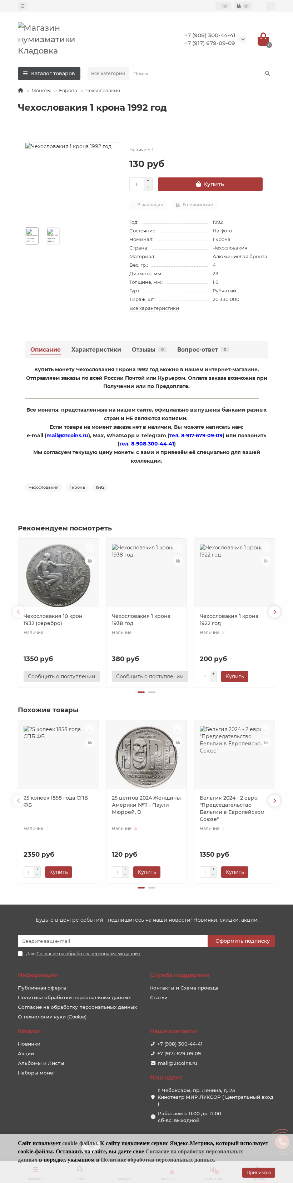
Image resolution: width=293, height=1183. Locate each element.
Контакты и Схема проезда (184, 988)
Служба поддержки (179, 975)
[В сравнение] (90, 561)
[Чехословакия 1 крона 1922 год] (234, 575)
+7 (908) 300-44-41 (209, 35)
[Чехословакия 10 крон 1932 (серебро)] (58, 575)
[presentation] (19, 612)
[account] (270, 6)
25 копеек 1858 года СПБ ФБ (56, 801)
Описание (45, 349)
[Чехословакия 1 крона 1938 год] (147, 575)
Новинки (29, 1044)
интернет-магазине (231, 369)
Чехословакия (102, 90)
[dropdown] (22, 6)
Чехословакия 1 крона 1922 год (229, 619)
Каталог (29, 1031)
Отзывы (148, 349)
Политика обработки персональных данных (74, 997)
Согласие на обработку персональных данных (77, 1007)
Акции (26, 1053)
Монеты (41, 90)
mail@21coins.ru (177, 1063)
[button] (141, 692)
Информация (38, 975)
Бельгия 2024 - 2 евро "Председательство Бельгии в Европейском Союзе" (232, 808)
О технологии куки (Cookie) (52, 1017)
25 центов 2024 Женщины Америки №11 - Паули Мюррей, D (146, 805)
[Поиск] (267, 73)
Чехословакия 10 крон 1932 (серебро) (53, 619)
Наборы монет (36, 1073)
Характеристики (96, 349)
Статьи (159, 997)
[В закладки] (90, 547)
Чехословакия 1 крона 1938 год (141, 619)
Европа (68, 90)
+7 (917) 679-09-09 (209, 43)
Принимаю (259, 1172)
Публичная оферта (42, 988)
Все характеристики (154, 308)
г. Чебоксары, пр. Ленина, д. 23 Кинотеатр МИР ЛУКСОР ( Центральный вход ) (215, 1097)
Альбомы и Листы (41, 1063)
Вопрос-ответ (201, 349)
